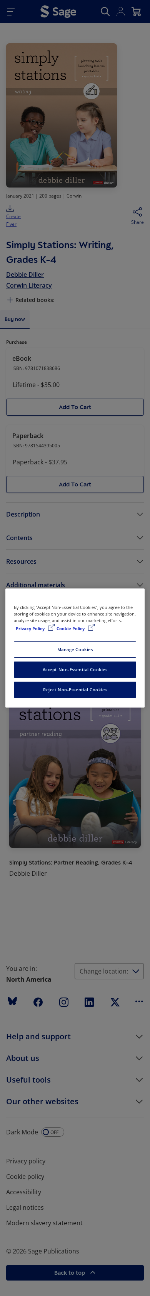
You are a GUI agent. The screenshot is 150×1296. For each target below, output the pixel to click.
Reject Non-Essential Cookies (75, 689)
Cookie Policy (71, 628)
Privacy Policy (31, 628)
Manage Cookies (75, 649)
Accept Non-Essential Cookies (75, 669)
